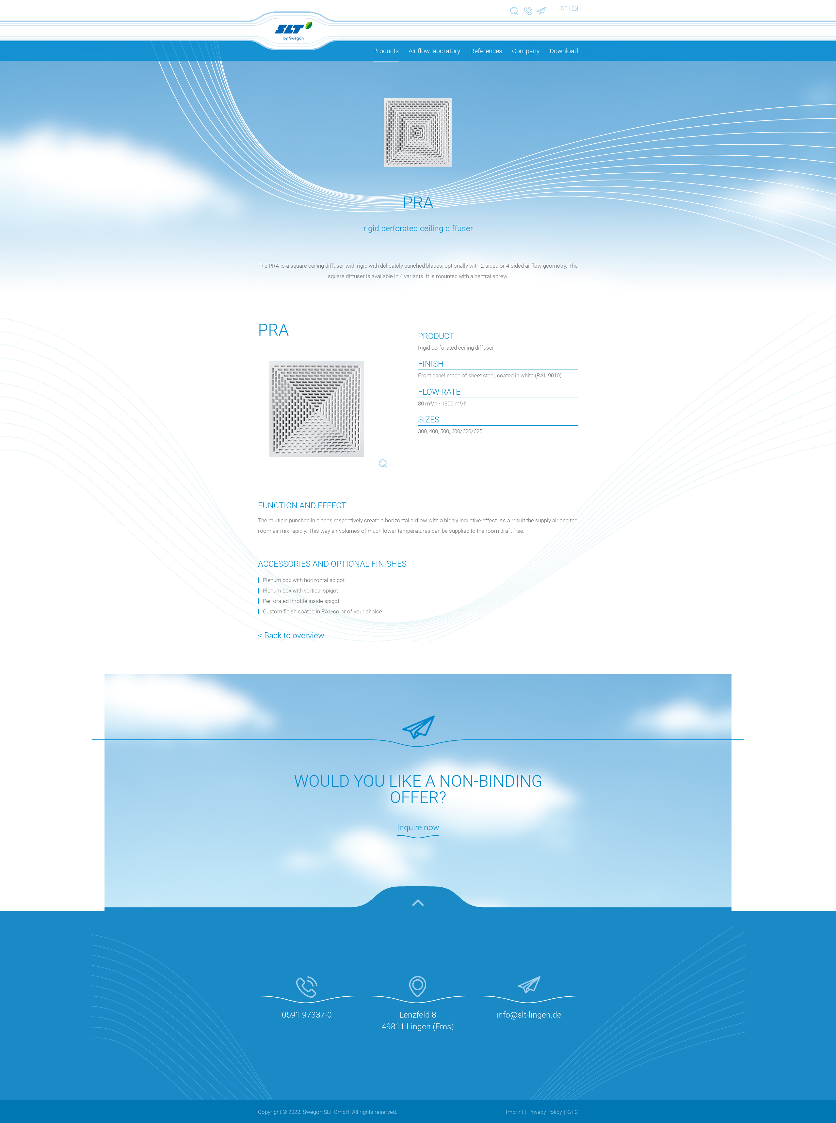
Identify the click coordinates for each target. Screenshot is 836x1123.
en (574, 8)
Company (526, 51)
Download (564, 51)
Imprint (514, 1112)
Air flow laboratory (434, 51)
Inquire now (418, 827)
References (486, 51)
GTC (572, 1112)
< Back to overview (291, 635)
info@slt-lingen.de (528, 1015)
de (564, 8)
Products (386, 51)
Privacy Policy (545, 1112)
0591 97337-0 (307, 1015)
